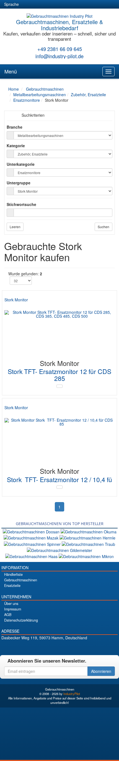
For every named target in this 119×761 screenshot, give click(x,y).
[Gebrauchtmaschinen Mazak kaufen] (32, 537)
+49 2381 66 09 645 (59, 48)
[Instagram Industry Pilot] (79, 647)
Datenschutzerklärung (21, 620)
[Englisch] (36, 4)
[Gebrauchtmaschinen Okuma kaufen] (89, 531)
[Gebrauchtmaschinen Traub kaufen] (88, 543)
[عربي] (76, 4)
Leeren (15, 226)
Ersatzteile (12, 585)
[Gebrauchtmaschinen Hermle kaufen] (87, 537)
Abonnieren (101, 671)
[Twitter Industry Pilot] (50, 647)
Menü (10, 71)
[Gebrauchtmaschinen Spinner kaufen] (33, 543)
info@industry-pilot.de (59, 56)
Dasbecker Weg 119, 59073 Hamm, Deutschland (44, 637)
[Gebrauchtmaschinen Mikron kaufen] (86, 556)
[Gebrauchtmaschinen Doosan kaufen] (32, 531)
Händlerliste (13, 574)
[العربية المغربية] (56, 4)
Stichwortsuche (21, 204)
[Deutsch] (26, 4)
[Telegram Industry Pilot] (60, 647)
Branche (14, 127)
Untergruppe (18, 182)
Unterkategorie (21, 164)
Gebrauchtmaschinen (20, 579)
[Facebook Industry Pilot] (40, 647)
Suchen (103, 226)
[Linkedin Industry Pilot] (69, 647)
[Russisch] (46, 4)
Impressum (12, 609)
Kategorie (16, 145)
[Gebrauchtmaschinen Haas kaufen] (32, 556)
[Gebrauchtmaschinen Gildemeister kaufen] (59, 550)
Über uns (11, 603)
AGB (7, 614)
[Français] (66, 4)
